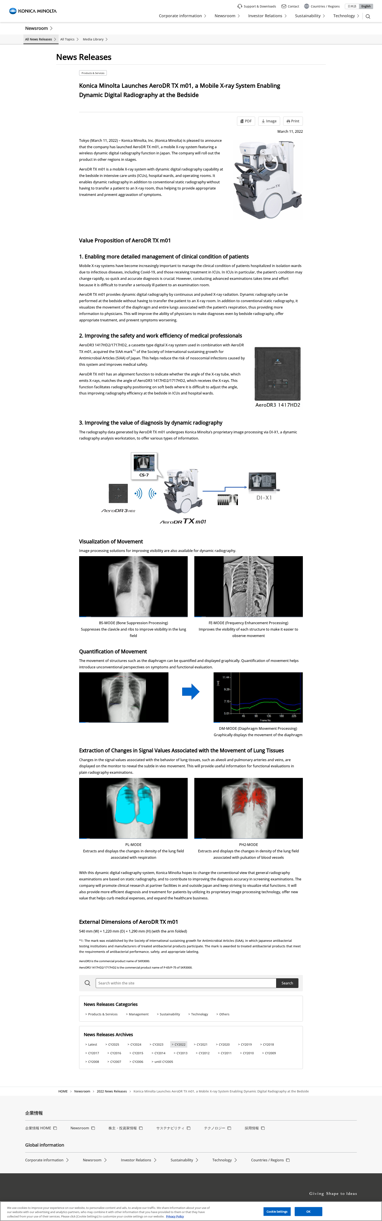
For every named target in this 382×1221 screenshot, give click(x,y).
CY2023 (158, 1044)
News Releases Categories (111, 1004)
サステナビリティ (170, 1128)
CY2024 (135, 1044)
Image (271, 121)
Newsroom (36, 28)
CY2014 (160, 1053)
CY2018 (268, 1044)
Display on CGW (120, 73)
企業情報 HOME (38, 1128)
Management (139, 1014)
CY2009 (270, 1053)
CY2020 (224, 1044)
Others (224, 1014)
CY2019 (246, 1044)
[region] (191, 1211)
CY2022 (180, 1044)
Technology (199, 1014)
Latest (92, 1044)
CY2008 (93, 1062)
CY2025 (113, 1044)
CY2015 (137, 1053)
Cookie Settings (277, 1211)
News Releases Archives (108, 1034)
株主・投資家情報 (123, 1128)
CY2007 (115, 1062)
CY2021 (202, 1044)
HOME (63, 1091)
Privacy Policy (175, 1216)
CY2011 (226, 1053)
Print (295, 121)
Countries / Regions (267, 1160)
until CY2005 (164, 1062)
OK (308, 1211)
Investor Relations (136, 1160)
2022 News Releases (112, 1091)
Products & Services (93, 73)
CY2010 (248, 1053)
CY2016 (115, 1053)
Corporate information (44, 1160)
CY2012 (204, 1053)
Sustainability (170, 1014)
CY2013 (182, 1053)
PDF (248, 121)
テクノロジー (214, 1128)
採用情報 (252, 1128)
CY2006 (137, 1062)
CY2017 (93, 1053)
